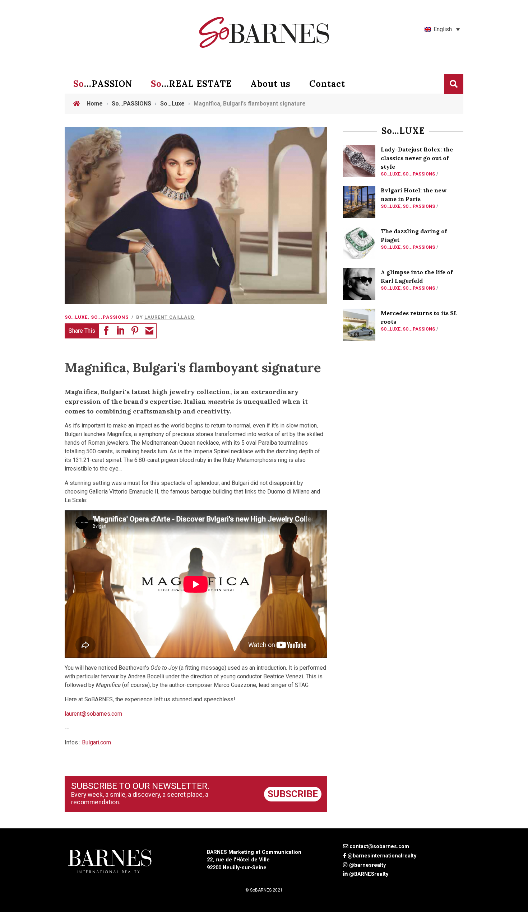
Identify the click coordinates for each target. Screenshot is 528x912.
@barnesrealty (367, 865)
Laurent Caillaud (169, 317)
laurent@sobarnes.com (93, 713)
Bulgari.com (96, 742)
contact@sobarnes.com (379, 846)
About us (270, 83)
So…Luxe (76, 317)
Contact (327, 83)
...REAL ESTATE (191, 83)
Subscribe (293, 794)
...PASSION (102, 83)
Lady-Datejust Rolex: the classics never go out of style (417, 158)
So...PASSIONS (110, 317)
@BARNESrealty (368, 874)
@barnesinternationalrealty (382, 856)
